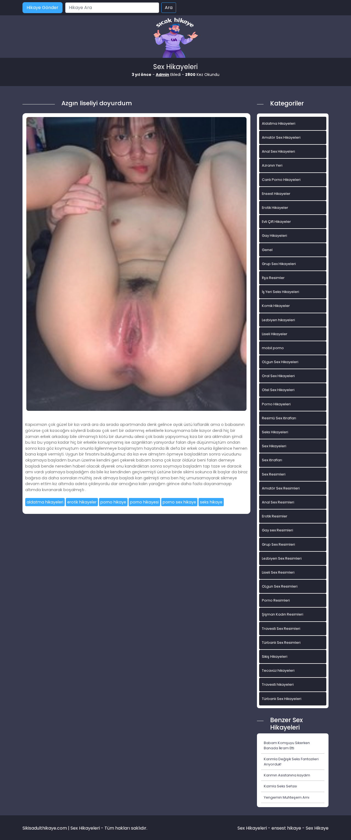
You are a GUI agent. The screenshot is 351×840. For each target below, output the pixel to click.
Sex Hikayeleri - (254, 828)
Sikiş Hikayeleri (274, 656)
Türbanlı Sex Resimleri (281, 642)
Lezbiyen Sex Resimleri (282, 558)
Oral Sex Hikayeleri (278, 376)
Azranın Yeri (272, 165)
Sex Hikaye (317, 828)
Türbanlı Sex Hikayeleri (281, 698)
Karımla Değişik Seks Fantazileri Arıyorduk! (291, 762)
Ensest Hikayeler (276, 193)
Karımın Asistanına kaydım (287, 775)
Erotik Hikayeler (275, 207)
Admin (162, 74)
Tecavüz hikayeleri (278, 670)
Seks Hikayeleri (275, 432)
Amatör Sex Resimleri (281, 488)
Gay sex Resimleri (277, 530)
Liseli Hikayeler (274, 334)
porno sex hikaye (179, 502)
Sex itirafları (272, 460)
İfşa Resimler (273, 277)
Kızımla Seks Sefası (280, 786)
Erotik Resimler (274, 516)
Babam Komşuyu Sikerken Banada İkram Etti (287, 745)
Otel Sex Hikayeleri (278, 390)
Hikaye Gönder (42, 7)
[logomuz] (175, 38)
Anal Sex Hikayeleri (278, 151)
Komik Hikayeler (276, 305)
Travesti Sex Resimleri (281, 628)
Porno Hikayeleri (276, 404)
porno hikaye (113, 502)
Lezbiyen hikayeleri (278, 320)
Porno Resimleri (276, 600)
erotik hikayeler (82, 502)
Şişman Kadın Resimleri (282, 614)
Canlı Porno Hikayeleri (281, 179)
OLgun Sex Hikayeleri (280, 362)
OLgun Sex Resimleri (280, 586)
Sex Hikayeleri (274, 446)
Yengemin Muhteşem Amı (286, 797)
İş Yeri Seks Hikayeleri (280, 291)
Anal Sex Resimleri (278, 502)
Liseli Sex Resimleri (278, 572)
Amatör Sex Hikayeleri (281, 137)
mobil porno (273, 348)
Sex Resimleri (273, 474)
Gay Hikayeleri (274, 235)
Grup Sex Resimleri (278, 544)
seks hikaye (211, 502)
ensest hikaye (286, 828)
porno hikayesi (144, 502)
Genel (267, 249)
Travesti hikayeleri (278, 684)
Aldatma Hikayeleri (278, 123)
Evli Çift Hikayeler (276, 221)
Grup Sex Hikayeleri (279, 263)
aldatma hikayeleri (45, 502)
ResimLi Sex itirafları (279, 418)
